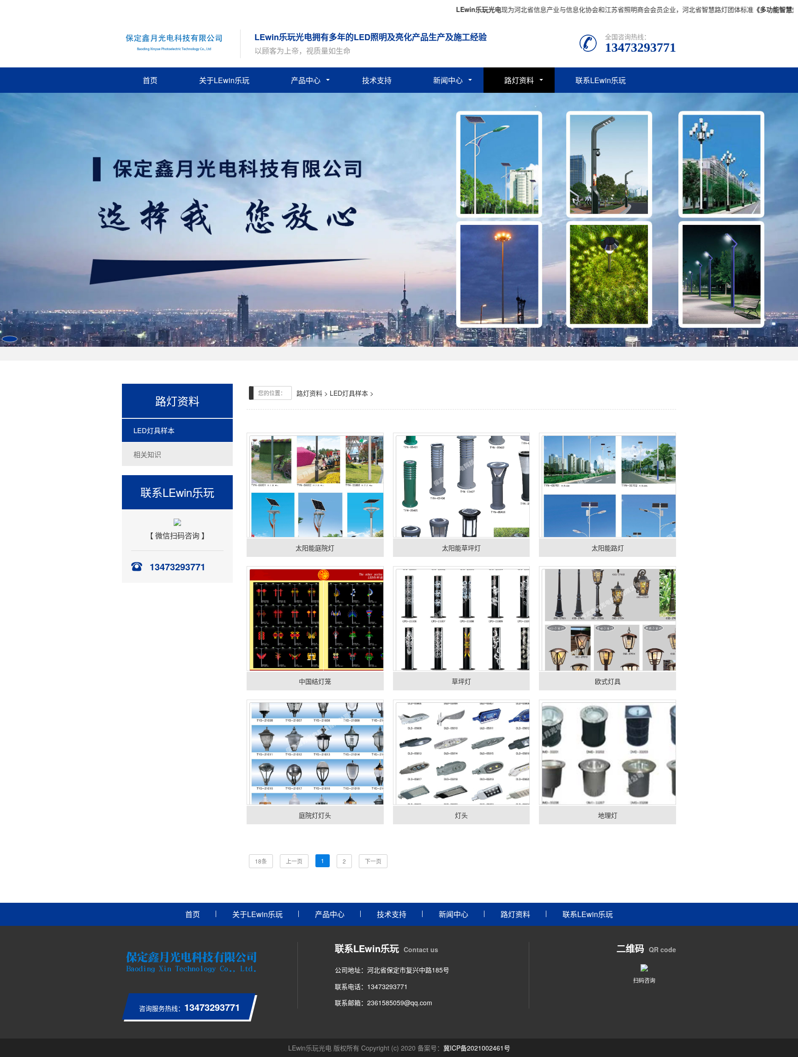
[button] (10, 339)
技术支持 (377, 80)
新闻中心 (448, 80)
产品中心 (305, 80)
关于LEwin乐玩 (224, 80)
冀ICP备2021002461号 (476, 1047)
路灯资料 (519, 80)
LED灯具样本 (154, 430)
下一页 (373, 861)
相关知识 (147, 454)
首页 (150, 80)
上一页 (294, 861)
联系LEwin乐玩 (600, 80)
